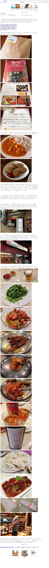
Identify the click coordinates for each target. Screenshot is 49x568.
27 (42, 0)
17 (28, 0)
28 (43, 0)
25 (39, 0)
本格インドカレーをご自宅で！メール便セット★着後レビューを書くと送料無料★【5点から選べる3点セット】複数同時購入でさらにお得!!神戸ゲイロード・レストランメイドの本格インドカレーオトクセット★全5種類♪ (8, 28)
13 (23, 0)
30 (46, 0)
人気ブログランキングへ (7, 547)
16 (27, 0)
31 (47, 0)
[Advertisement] (24, 561)
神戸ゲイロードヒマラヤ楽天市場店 (21, 19)
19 (31, 0)
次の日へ (26, 544)
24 (38, 0)
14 (24, 0)
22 (35, 0)
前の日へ (23, 544)
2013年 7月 (5, 0)
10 (19, 0)
